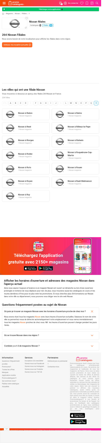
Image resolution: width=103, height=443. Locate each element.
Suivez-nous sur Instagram (34, 366)
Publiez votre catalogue (10, 384)
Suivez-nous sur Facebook (34, 363)
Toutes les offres (8, 369)
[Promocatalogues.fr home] (16, 3)
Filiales (24, 13)
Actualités (5, 386)
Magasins (9, 13)
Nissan (17, 13)
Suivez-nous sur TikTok (33, 372)
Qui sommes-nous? (9, 381)
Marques (5, 372)
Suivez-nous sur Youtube (34, 369)
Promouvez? (6, 367)
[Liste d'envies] (92, 3)
